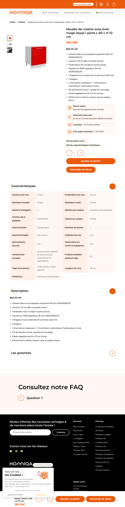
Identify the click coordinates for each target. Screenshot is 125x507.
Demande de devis (83, 4)
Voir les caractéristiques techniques (83, 145)
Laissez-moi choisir (15, 495)
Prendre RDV (79, 450)
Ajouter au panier (91, 161)
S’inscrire (61, 432)
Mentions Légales (103, 434)
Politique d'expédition (104, 454)
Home (12, 22)
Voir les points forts (75, 141)
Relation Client (79, 446)
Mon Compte (79, 427)
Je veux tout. (41, 495)
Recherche (78, 430)
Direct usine (78, 434)
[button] (101, 4)
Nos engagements (81, 442)
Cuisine (21, 22)
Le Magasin (78, 438)
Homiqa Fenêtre (102, 470)
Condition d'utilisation (104, 458)
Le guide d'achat (80, 454)
